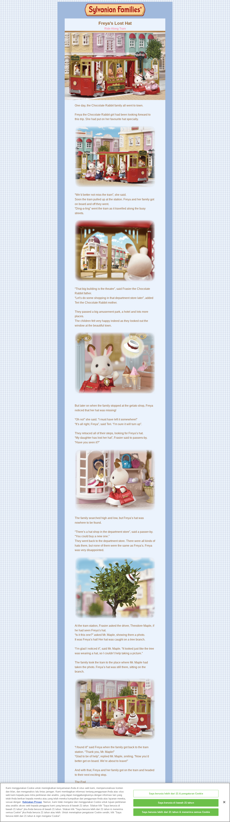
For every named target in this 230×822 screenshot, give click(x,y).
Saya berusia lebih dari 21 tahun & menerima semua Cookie (176, 812)
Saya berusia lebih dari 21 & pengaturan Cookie (176, 793)
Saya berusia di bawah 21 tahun (176, 802)
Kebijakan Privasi (32, 802)
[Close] (224, 802)
